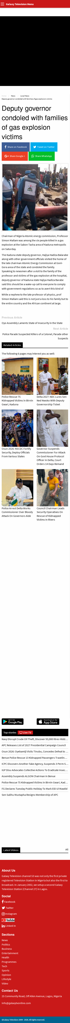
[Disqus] (35, 571)
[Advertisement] (35, 51)
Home (4, 96)
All (66, 849)
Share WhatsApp (43, 156)
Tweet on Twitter (45, 146)
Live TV (26, 732)
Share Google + (17, 156)
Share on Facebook (16, 146)
